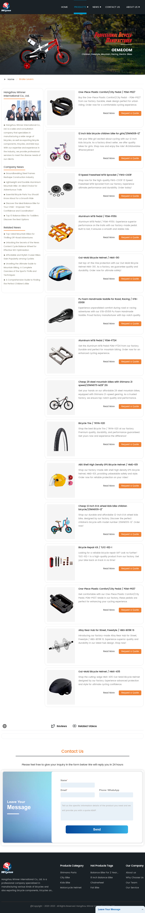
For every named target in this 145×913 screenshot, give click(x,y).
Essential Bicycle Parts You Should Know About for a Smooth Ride (21, 196)
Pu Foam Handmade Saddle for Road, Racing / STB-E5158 (108, 300)
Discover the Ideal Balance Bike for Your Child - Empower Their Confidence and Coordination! (22, 207)
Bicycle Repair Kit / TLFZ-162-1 (95, 547)
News (96, 7)
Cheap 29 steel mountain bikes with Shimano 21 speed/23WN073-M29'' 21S (105, 383)
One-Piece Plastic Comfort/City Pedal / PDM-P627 (106, 92)
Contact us (112, 7)
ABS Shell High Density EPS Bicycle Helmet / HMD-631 (108, 464)
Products (80, 7)
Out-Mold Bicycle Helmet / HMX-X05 (99, 671)
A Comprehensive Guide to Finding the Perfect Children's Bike (22, 281)
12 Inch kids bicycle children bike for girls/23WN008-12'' (109, 133)
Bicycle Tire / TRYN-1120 (91, 423)
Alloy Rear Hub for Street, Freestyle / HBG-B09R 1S (106, 630)
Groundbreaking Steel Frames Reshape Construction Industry (19, 175)
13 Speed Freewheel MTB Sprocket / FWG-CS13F (105, 175)
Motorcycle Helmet (71, 887)
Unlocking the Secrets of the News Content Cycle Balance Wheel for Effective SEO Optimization (21, 246)
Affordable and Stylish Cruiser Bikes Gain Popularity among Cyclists (22, 257)
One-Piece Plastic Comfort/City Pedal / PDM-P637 (106, 589)
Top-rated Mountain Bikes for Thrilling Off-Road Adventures (19, 235)
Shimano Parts (68, 872)
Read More (109, 113)
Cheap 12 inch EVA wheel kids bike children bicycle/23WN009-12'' (102, 507)
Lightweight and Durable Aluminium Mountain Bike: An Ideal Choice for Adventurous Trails (22, 186)
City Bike (65, 877)
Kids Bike (65, 882)
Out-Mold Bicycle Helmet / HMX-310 (98, 258)
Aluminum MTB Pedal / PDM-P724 (97, 340)
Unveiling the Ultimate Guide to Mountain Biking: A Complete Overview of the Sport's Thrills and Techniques (20, 269)
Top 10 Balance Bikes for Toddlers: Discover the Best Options (21, 217)
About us (131, 7)
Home (64, 7)
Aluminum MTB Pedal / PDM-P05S (97, 216)
